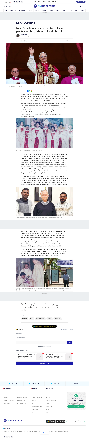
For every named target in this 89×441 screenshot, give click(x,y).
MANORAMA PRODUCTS (36, 397)
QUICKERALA (6, 406)
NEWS (30, 10)
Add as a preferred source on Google (45, 326)
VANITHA (19, 395)
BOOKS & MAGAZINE (21, 403)
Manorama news (46, 1)
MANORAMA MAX (21, 400)
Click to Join (76, 406)
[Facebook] (14, 2)
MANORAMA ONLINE (36, 1)
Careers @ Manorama (36, 406)
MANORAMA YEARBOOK (8, 400)
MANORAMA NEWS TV (22, 397)
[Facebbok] (4, 437)
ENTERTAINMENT (22, 10)
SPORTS (37, 10)
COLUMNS (44, 10)
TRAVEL (57, 10)
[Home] (6, 10)
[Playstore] (50, 421)
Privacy (33, 403)
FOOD (64, 10)
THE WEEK (5, 397)
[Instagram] (17, 2)
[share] (21, 41)
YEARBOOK (54, 1)
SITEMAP (47, 403)
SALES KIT (48, 395)
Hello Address (20, 392)
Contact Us (34, 395)
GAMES (82, 10)
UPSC (76, 10)
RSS (32, 412)
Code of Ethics (49, 412)
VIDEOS (51, 10)
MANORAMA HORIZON (8, 395)
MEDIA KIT (33, 400)
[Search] (73, 2)
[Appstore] (60, 421)
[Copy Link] (27, 41)
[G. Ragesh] (18, 37)
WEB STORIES (54, 431)
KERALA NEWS (13, 10)
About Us (33, 392)
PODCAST (60, 431)
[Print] (24, 41)
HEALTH (70, 10)
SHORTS (66, 431)
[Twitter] (22, 2)
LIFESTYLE (26, 431)
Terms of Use (34, 409)
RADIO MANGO (6, 403)
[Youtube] (19, 2)
